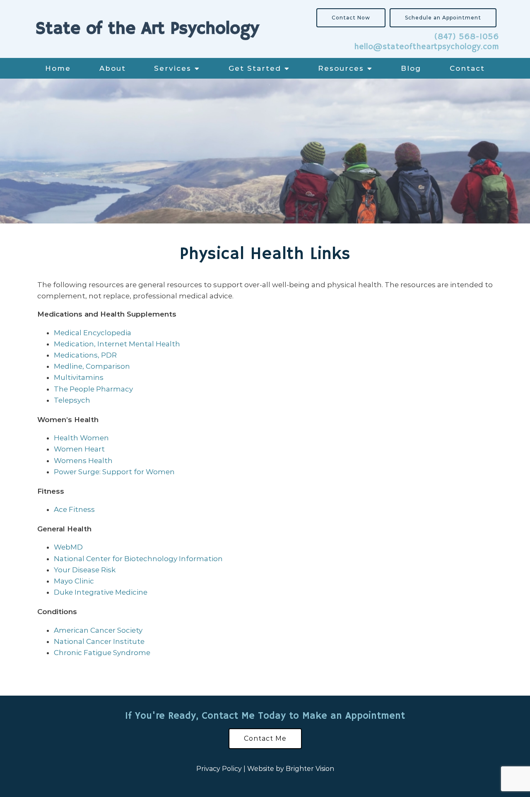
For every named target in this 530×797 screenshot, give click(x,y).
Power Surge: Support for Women (114, 472)
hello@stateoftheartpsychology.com (426, 47)
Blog (411, 68)
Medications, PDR (85, 355)
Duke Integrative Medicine (100, 592)
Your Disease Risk (85, 570)
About (112, 68)
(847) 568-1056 (466, 37)
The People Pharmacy (93, 389)
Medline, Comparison (92, 366)
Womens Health (83, 460)
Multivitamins (79, 377)
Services (172, 68)
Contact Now (351, 17)
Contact (467, 68)
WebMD (68, 547)
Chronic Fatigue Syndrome (102, 652)
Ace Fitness (74, 509)
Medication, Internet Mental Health (117, 344)
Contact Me (265, 738)
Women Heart (79, 449)
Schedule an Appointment (443, 17)
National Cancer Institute (99, 641)
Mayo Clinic (74, 581)
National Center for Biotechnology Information (138, 559)
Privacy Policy (219, 769)
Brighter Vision (310, 769)
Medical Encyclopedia (92, 333)
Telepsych (72, 400)
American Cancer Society (98, 630)
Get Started (255, 68)
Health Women (81, 438)
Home (58, 68)
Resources (341, 68)
